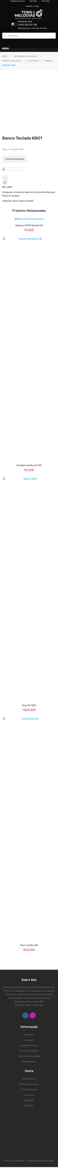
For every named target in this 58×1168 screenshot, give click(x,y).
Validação (29, 1100)
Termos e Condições (29, 1051)
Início (5, 56)
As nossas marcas (29, 1045)
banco (16, 201)
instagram (33, 1015)
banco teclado (26, 201)
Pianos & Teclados (11, 61)
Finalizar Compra (29, 1089)
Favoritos (29, 1105)
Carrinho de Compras (29, 1084)
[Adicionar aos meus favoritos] (5, 178)
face (25, 1015)
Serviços (29, 1040)
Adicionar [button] (32, 217)
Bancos (28, 192)
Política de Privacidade (29, 1056)
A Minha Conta (29, 1079)
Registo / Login (32, 6)
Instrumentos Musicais (25, 56)
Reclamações (29, 1061)
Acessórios (33, 61)
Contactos (29, 1095)
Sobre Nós (29, 1035)
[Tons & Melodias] (13, 171)
